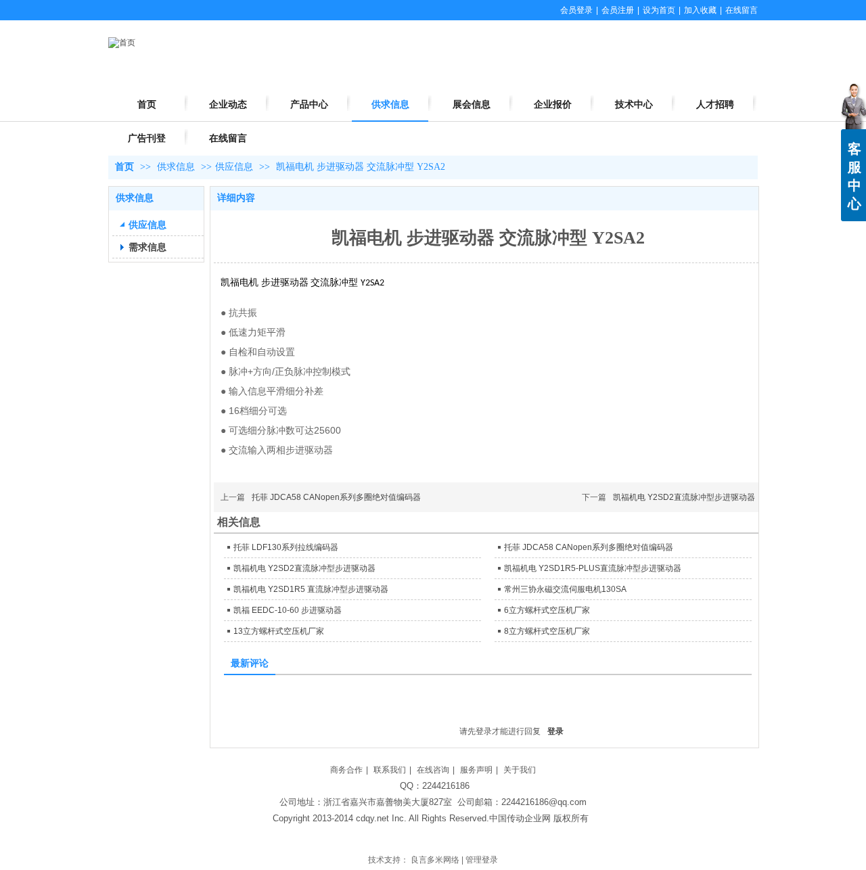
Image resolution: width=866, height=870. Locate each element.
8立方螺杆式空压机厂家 (547, 631)
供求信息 (177, 167)
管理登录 (481, 860)
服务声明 (476, 770)
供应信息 (234, 167)
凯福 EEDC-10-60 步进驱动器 (287, 610)
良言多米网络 (435, 860)
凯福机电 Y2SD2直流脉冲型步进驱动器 (684, 497)
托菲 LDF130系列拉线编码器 (285, 547)
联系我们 (389, 770)
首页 (124, 167)
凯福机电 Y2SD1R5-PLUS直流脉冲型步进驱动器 (592, 568)
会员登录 (576, 10)
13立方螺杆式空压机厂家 (278, 631)
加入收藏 (700, 10)
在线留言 (741, 10)
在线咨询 (433, 770)
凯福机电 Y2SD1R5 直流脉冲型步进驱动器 (310, 589)
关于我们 (519, 770)
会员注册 (617, 10)
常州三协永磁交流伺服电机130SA (565, 589)
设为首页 (659, 10)
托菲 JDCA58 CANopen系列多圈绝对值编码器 (336, 497)
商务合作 (346, 770)
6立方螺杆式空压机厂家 (547, 610)
